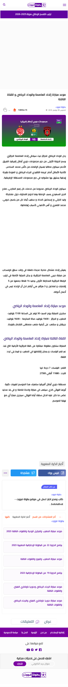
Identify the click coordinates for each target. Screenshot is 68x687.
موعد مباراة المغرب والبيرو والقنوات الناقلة (41, 559)
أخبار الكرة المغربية (52, 464)
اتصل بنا (24, 632)
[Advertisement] (34, 55)
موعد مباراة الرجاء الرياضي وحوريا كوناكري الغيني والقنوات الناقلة (38, 589)
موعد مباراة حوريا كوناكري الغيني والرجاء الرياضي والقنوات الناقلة (38, 602)
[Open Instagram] (32, 649)
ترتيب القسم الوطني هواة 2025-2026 (33, 14)
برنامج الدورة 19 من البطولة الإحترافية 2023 (41, 573)
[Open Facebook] (40, 649)
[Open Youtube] (28, 649)
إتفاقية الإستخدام (57, 632)
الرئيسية (34, 632)
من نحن (43, 632)
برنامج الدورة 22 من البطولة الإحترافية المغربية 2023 (37, 545)
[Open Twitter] (36, 649)
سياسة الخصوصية (11, 632)
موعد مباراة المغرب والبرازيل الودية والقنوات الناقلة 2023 (34, 531)
